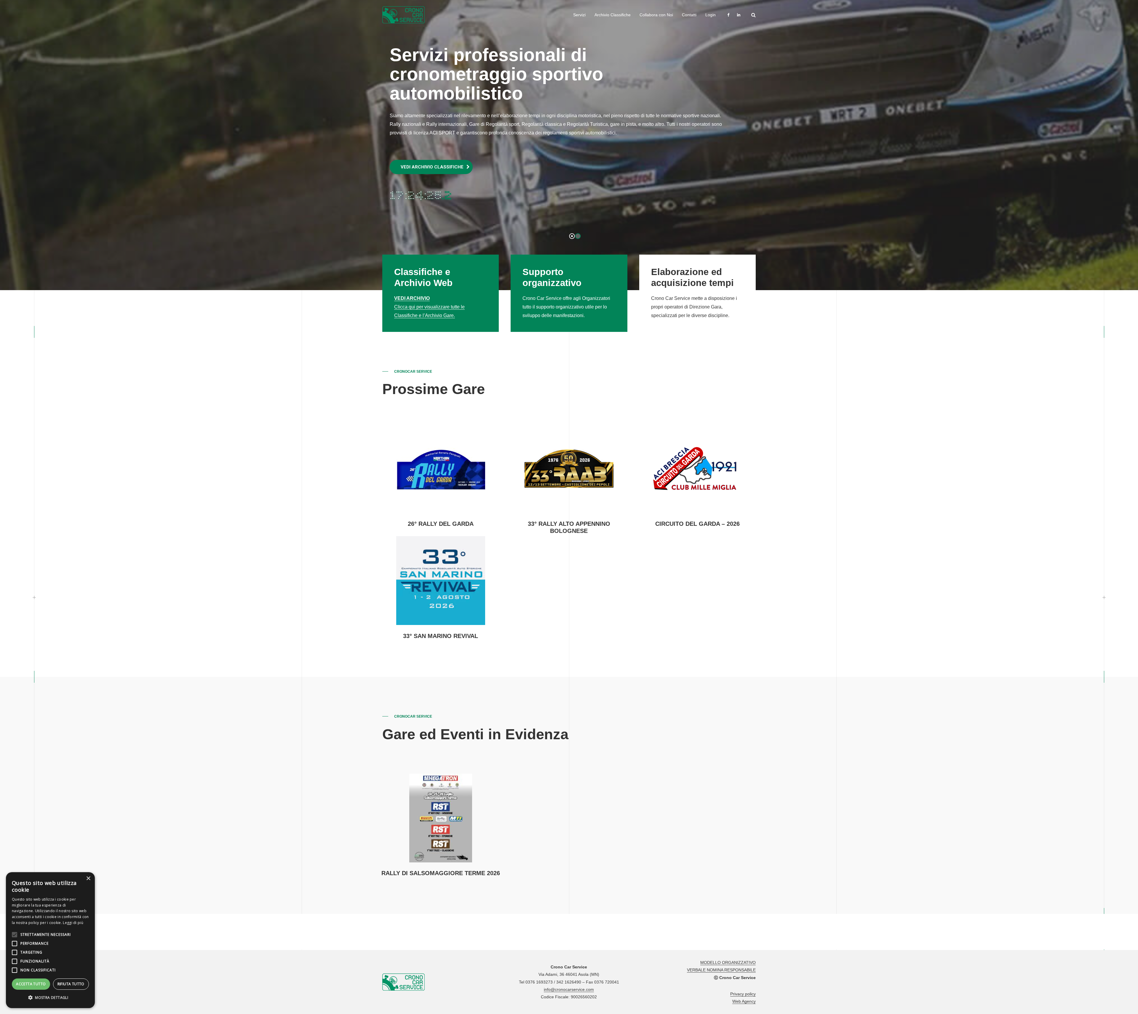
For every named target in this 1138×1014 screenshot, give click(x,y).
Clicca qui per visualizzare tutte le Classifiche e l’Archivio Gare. (429, 307)
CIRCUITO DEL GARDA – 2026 (697, 523)
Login (710, 14)
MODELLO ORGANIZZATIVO (728, 962)
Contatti (689, 14)
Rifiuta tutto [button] (70, 983)
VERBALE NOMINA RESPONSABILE (721, 970)
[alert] (50, 940)
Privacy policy (743, 993)
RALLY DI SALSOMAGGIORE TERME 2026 (440, 873)
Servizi (579, 14)
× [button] (88, 878)
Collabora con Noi (656, 14)
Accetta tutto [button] (31, 983)
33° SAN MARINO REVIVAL (440, 636)
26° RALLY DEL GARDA (441, 523)
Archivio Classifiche (612, 14)
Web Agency (744, 1001)
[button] (50, 998)
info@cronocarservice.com (569, 989)
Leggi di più (73, 922)
